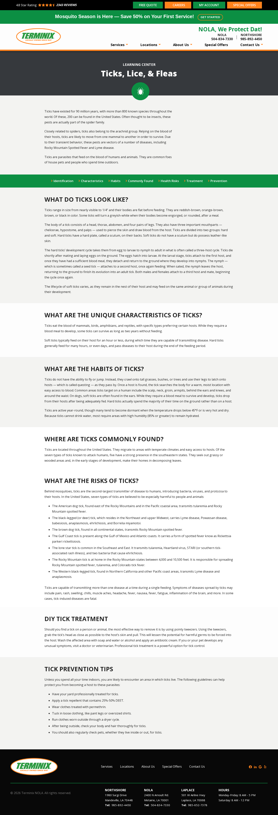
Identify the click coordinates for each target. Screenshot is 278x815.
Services (118, 44)
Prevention (218, 181)
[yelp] (265, 766)
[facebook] (250, 766)
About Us (181, 44)
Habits (115, 181)
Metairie (149, 800)
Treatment (194, 181)
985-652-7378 (197, 805)
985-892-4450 (121, 805)
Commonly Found (140, 181)
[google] (260, 766)
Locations (149, 44)
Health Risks (170, 181)
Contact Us (250, 44)
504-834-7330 (160, 805)
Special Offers (216, 44)
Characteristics (92, 181)
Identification (63, 181)
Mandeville (112, 800)
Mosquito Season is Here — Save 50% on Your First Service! (137, 16)
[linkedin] (255, 766)
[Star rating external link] (74, 5)
